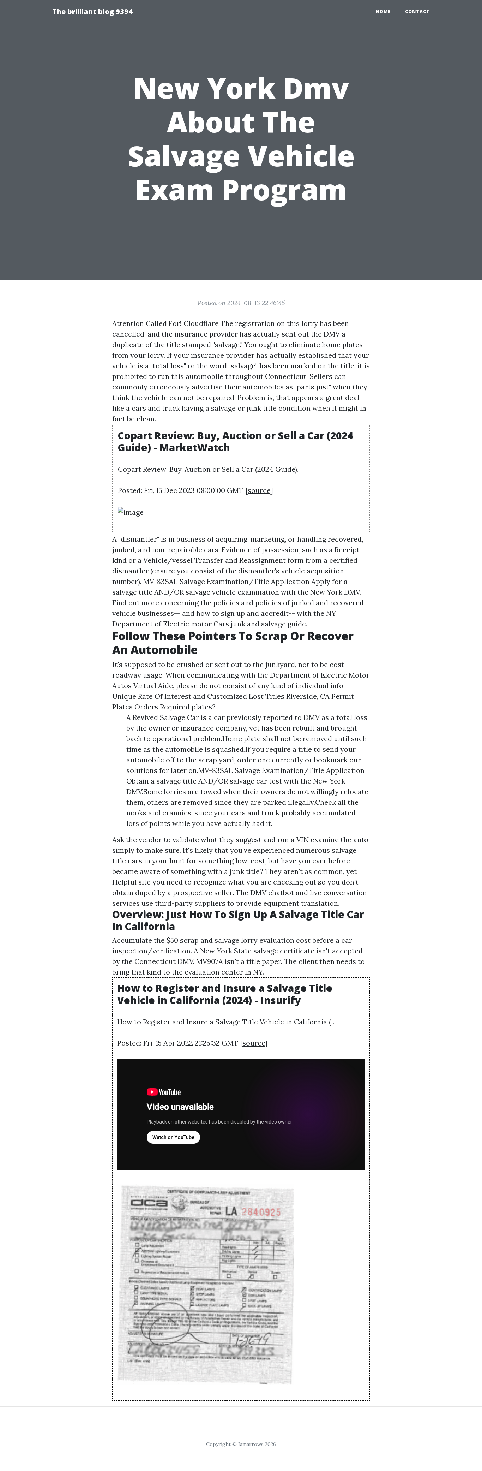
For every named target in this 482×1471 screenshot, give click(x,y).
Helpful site (131, 881)
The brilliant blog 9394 (92, 11)
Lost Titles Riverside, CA (289, 696)
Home (383, 11)
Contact (417, 11)
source (259, 490)
